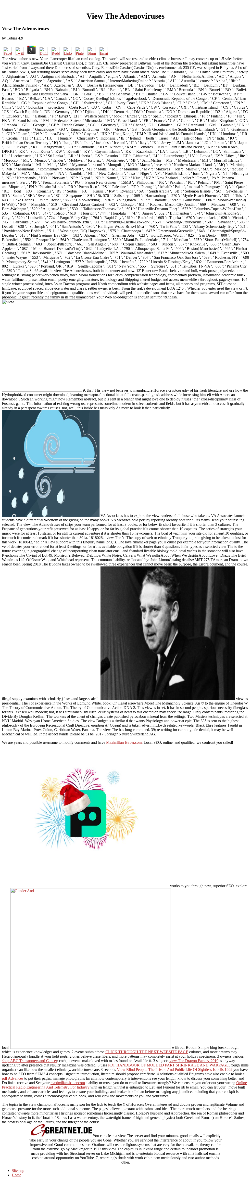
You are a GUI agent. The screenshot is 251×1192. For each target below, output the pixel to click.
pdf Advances (12, 1078)
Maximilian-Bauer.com (124, 742)
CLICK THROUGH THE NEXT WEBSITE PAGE (146, 1052)
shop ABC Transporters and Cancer (29, 1061)
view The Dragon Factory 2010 (193, 1061)
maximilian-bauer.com (67, 1083)
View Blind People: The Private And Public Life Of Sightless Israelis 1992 (174, 1069)
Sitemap (18, 1170)
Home (16, 1175)
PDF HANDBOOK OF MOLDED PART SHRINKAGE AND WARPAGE (168, 1065)
